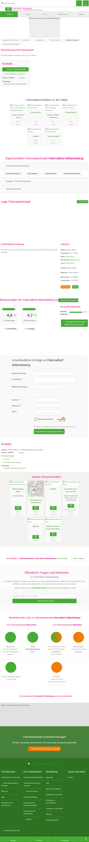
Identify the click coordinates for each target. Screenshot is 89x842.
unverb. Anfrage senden (16, 69)
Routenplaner (83, 201)
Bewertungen (63, 14)
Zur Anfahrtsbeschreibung (12, 462)
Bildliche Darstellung (19, 387)
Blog (2, 797)
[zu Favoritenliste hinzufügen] (3, 20)
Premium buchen (32, 791)
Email (14, 411)
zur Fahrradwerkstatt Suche (2, 9)
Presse (70, 777)
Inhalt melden (78, 558)
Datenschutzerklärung (44, 427)
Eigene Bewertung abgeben (69, 300)
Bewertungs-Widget (30, 797)
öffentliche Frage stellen (45, 601)
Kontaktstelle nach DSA (54, 794)
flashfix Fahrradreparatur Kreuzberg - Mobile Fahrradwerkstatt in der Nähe (53, 528)
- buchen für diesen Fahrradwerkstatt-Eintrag (56, 679)
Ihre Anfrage (16, 379)
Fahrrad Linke (36, 112)
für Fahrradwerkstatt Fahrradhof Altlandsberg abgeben (10, 650)
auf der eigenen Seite (78, 649)
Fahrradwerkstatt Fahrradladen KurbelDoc (35, 501)
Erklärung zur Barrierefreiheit (51, 801)
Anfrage (81, 14)
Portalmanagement (52, 820)
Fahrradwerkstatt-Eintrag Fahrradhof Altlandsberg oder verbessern (56, 650)
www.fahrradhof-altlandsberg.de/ (15, 84)
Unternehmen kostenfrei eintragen (32, 784)
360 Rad (53, 489)
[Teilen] (81, 839)
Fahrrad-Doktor (71, 112)
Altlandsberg (70, 256)
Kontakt (75, 287)
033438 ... (12, 78)
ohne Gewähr (62, 558)
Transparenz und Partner (54, 808)
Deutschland (69, 263)
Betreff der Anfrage (19, 373)
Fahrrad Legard (53, 136)
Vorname (15, 400)
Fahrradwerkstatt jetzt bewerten (75, 323)
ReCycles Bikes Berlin (18, 490)
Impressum (50, 777)
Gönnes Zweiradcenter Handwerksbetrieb (18, 116)
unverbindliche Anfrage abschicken (49, 431)
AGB (47, 783)
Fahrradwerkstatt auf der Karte (15, 74)
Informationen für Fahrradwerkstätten (30, 804)
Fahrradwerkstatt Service (17, 166)
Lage (28, 14)
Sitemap (48, 814)
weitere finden (33, 649)
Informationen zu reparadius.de (7, 804)
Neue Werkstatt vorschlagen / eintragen (45, 749)
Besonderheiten (13, 189)
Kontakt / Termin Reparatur (18, 181)
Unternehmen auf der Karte (10, 777)
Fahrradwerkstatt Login (11, 830)
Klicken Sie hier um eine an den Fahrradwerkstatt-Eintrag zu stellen (45, 588)
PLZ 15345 (74, 253)
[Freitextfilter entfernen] (79, 3)
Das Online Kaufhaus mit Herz (71, 490)
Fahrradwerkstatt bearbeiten (33, 777)
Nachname (16, 406)
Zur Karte (6, 459)
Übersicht (10, 14)
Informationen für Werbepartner (29, 812)
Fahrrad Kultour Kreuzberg (53, 116)
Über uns (4, 791)
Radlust (36, 136)
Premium (84, 101)
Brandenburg (75, 260)
